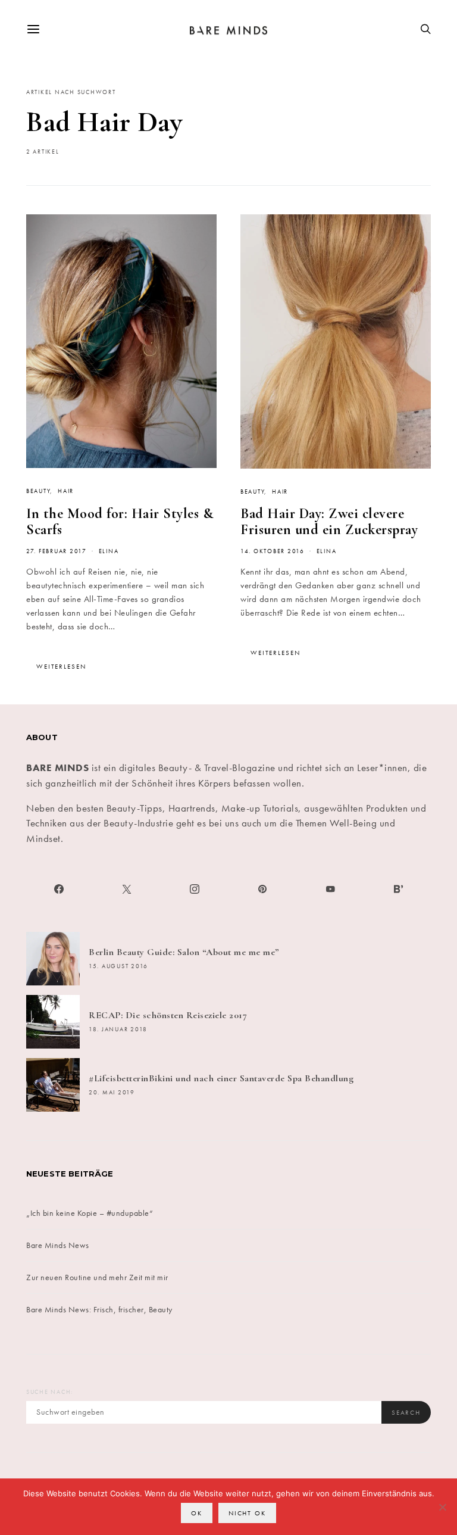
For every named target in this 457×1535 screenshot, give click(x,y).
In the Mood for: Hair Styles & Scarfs (119, 521)
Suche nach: (49, 1392)
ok (196, 1513)
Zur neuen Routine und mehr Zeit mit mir (97, 1277)
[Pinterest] (262, 889)
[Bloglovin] (398, 889)
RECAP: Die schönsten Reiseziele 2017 (168, 1015)
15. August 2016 (118, 966)
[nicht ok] (442, 1507)
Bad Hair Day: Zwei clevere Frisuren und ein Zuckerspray (329, 521)
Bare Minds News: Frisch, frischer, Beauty (99, 1309)
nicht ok (247, 1513)
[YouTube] (330, 889)
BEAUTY (38, 491)
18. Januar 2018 (118, 1029)
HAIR (66, 491)
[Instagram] (194, 889)
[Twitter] (127, 889)
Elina (109, 551)
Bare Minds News (57, 1245)
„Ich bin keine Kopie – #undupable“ (89, 1213)
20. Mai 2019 (112, 1092)
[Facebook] (59, 889)
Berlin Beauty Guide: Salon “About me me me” (184, 952)
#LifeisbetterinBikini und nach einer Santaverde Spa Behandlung (221, 1078)
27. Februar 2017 (56, 551)
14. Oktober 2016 (272, 551)
